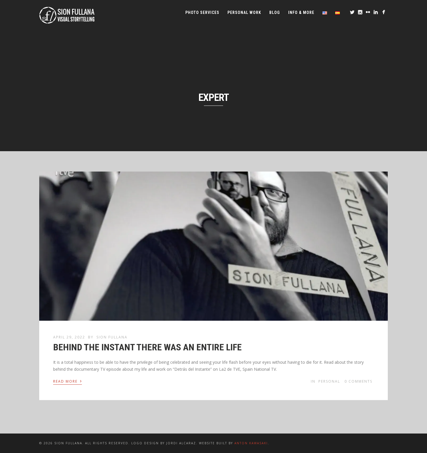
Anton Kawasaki (251, 443)
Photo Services (202, 12)
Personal (329, 381)
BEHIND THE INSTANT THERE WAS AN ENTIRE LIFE (147, 347)
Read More (67, 381)
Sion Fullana (112, 337)
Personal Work (244, 12)
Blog (274, 12)
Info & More (301, 12)
